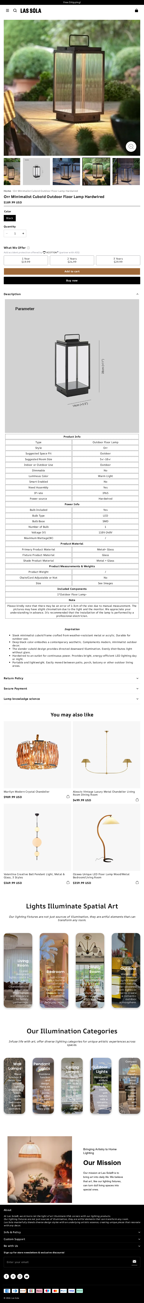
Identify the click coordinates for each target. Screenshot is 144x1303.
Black (9, 218)
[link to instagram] (19, 1278)
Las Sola (15, 1298)
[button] (7, 10)
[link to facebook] (6, 1278)
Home (7, 191)
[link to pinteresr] (13, 1278)
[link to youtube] (26, 1278)
